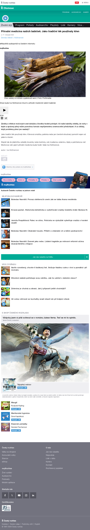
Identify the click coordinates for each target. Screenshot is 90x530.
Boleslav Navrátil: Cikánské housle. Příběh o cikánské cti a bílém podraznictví (46, 231)
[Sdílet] (6, 118)
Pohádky (32, 180)
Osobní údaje (15, 524)
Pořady (30, 25)
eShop (4, 462)
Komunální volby (8, 455)
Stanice (5, 458)
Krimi (20, 180)
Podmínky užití (27, 524)
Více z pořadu (9, 264)
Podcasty (6, 479)
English (37, 524)
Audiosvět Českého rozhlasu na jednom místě (18, 190)
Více (80, 25)
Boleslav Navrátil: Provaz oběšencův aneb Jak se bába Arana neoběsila (43, 199)
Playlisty (54, 25)
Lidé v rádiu (50, 458)
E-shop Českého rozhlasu (15, 313)
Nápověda (50, 455)
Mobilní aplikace (8, 482)
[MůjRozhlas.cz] (4, 48)
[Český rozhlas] (8, 2)
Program (65, 12)
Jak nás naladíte (52, 452)
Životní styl (6, 25)
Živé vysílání (57, 180)
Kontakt (49, 465)
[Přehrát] (4, 110)
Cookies (5, 524)
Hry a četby (7, 180)
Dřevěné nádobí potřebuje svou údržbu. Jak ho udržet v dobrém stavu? (44, 278)
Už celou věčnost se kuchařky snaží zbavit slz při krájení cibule (40, 299)
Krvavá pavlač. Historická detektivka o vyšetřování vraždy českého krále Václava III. (49, 210)
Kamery (86, 12)
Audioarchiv (76, 12)
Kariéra (49, 462)
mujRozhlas (6, 174)
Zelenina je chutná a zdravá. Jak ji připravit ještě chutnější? (38, 288)
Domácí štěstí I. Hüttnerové (12, 38)
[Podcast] (2, 118)
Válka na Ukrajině (9, 452)
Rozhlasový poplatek (54, 468)
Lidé (63, 25)
